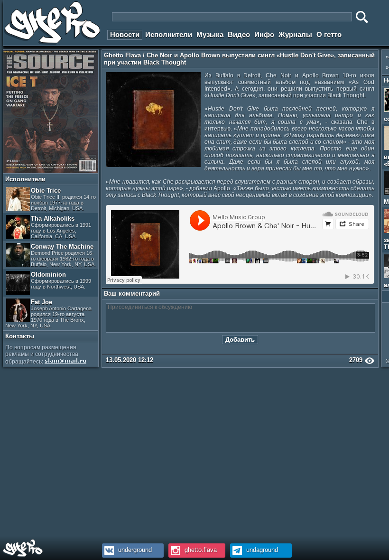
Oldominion (61, 280)
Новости (124, 34)
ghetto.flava (200, 549)
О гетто (329, 34)
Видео (239, 34)
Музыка (209, 34)
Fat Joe (48, 313)
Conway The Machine (63, 255)
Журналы (295, 34)
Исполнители (168, 34)
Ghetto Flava (122, 55)
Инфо (264, 34)
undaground (261, 549)
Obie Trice (63, 199)
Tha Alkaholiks (61, 227)
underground (134, 549)
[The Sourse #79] (50, 171)
